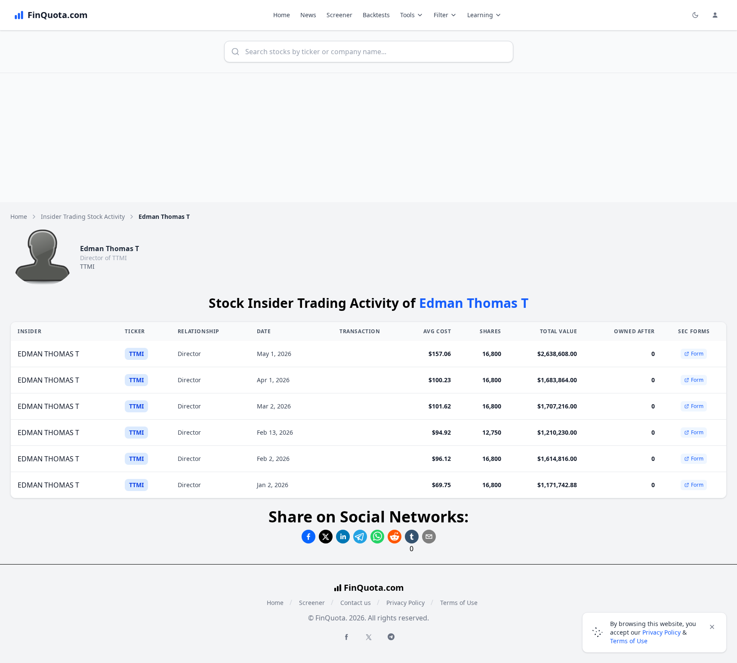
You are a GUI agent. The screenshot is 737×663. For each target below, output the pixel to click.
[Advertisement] (369, 137)
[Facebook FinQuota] (346, 636)
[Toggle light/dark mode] (695, 15)
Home (281, 15)
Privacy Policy (405, 603)
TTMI (87, 266)
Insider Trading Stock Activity (83, 216)
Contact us (355, 603)
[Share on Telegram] (360, 536)
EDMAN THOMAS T (48, 354)
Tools (407, 15)
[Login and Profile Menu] (715, 15)
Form (697, 353)
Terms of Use (459, 603)
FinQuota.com (374, 587)
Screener (339, 15)
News (308, 15)
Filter (441, 15)
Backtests (376, 15)
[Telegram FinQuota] (391, 636)
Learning (480, 15)
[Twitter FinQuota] (368, 637)
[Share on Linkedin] (343, 536)
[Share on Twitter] (326, 536)
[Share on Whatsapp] (377, 536)
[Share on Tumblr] (412, 536)
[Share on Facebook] (308, 536)
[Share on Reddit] (394, 536)
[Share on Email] (429, 536)
